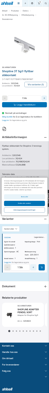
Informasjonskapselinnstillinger (24, 210)
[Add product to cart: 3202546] (42, 267)
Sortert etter (9, 229)
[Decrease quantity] (4, 98)
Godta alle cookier (24, 203)
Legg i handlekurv (26, 104)
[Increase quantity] (44, 98)
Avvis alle (24, 196)
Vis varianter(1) (36, 84)
